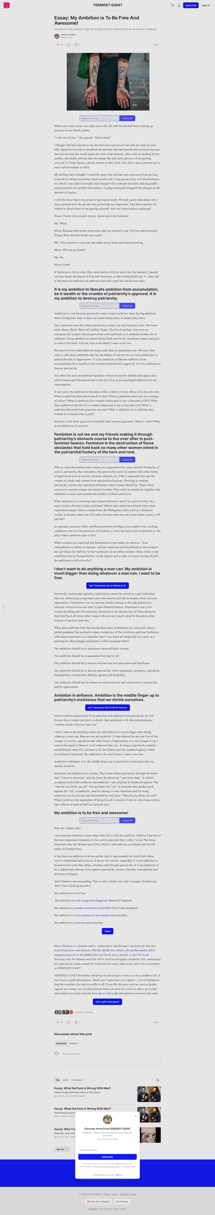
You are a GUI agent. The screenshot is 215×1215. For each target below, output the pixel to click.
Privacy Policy (129, 1166)
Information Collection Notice (106, 1166)
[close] (135, 1116)
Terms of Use (121, 1163)
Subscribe (107, 1156)
